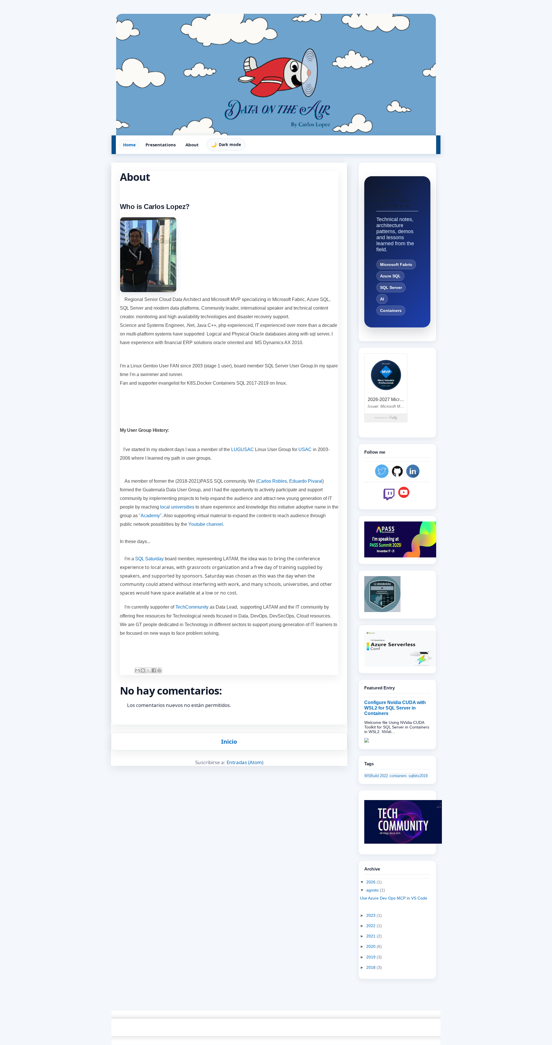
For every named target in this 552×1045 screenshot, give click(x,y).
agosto (373, 890)
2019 (371, 957)
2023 (371, 915)
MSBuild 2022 (376, 776)
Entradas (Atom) (245, 762)
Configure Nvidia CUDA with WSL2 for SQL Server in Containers (395, 708)
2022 (371, 925)
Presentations (160, 144)
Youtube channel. (206, 524)
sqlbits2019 (418, 776)
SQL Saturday (149, 558)
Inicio (229, 741)
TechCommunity (191, 607)
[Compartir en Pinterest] (159, 670)
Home (129, 144)
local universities (177, 507)
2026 (371, 882)
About (192, 144)
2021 (371, 936)
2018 (371, 967)
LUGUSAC (242, 449)
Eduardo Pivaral (305, 481)
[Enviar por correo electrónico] (137, 670)
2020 (371, 946)
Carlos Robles (272, 481)
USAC (305, 449)
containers (398, 776)
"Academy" (150, 515)
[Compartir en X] (148, 670)
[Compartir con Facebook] (154, 670)
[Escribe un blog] (143, 670)
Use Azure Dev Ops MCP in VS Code (393, 898)
